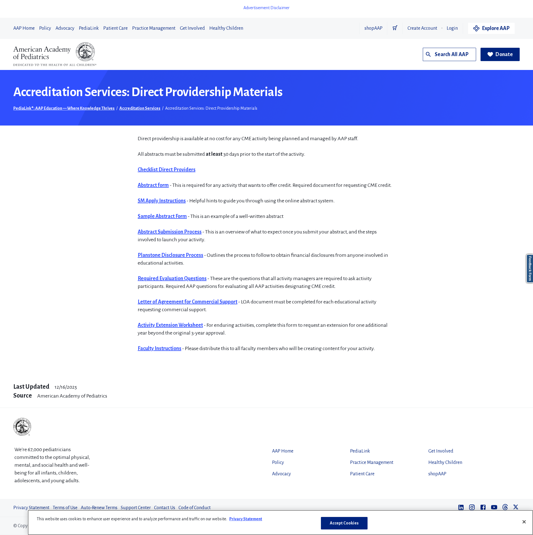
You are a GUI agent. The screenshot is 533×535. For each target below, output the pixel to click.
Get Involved (192, 28)
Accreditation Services (139, 108)
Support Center (136, 507)
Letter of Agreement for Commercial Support (187, 302)
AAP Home (24, 28)
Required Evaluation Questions (172, 278)
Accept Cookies (344, 523)
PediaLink (89, 28)
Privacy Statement (31, 507)
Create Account (422, 28)
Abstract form (153, 185)
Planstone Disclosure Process (170, 255)
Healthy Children (226, 28)
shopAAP (373, 28)
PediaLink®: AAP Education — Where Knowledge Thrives (64, 108)
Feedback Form (530, 268)
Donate (504, 54)
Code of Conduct (194, 507)
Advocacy (65, 28)
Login (452, 28)
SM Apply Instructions (162, 201)
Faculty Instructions (159, 348)
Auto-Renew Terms (99, 507)
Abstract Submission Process (170, 232)
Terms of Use (65, 507)
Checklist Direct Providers (166, 169)
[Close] (524, 522)
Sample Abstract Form (162, 216)
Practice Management (153, 28)
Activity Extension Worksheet (170, 325)
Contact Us (164, 507)
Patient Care (115, 28)
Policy (45, 28)
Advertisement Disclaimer (266, 8)
